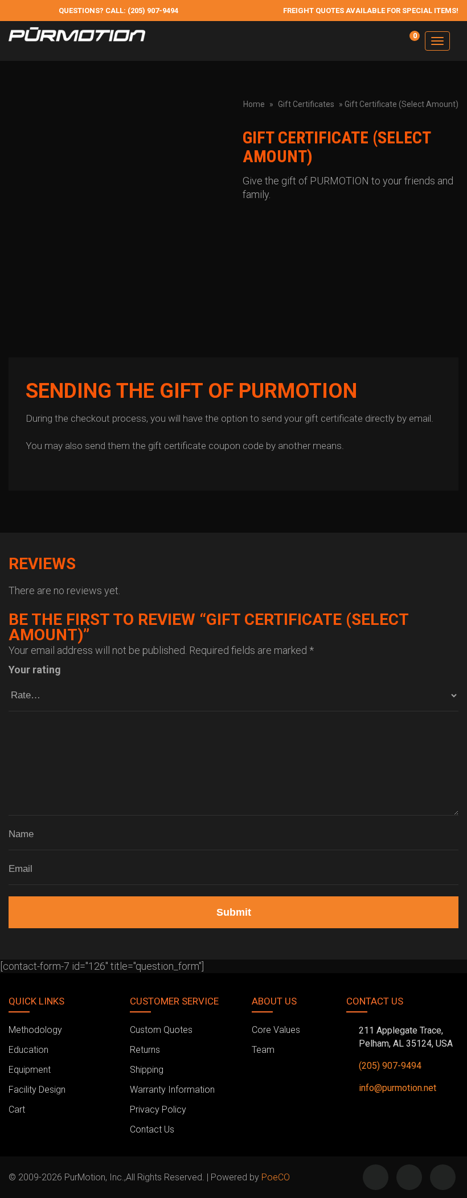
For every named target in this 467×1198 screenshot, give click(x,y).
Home (254, 104)
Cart (17, 1109)
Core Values (276, 1029)
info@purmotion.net (397, 1087)
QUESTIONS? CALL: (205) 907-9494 (118, 10)
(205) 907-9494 (390, 1065)
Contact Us (152, 1129)
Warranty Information (172, 1089)
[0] (408, 46)
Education (28, 1049)
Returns (145, 1049)
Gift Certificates (306, 104)
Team (263, 1049)
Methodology (35, 1029)
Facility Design (37, 1089)
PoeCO (275, 1177)
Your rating (35, 670)
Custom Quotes (161, 1029)
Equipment (30, 1069)
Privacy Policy (158, 1109)
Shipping (146, 1069)
